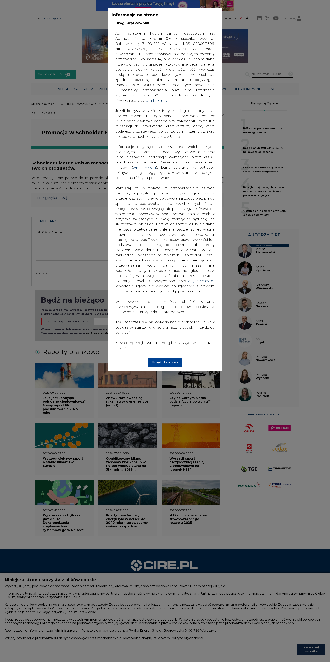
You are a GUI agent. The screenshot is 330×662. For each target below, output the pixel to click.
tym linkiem (144, 167)
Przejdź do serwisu (165, 362)
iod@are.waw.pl (200, 281)
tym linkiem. (156, 100)
